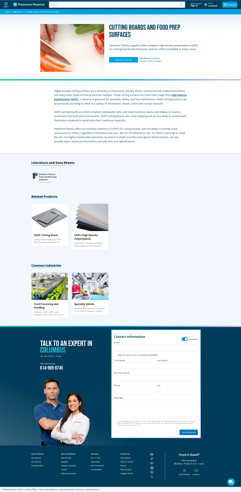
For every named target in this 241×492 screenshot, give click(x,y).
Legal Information (66, 489)
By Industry (36, 462)
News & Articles (127, 462)
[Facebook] (157, 458)
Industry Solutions (68, 465)
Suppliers (65, 462)
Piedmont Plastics (16, 489)
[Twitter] (157, 467)
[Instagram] (157, 472)
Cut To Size (95, 458)
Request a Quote (123, 59)
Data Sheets (125, 458)
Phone (117, 385)
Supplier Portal (126, 473)
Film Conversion (97, 465)
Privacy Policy (136, 425)
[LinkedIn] (157, 454)
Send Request (188, 432)
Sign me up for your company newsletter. (138, 354)
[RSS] (157, 476)
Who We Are (66, 458)
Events (123, 465)
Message (118, 397)
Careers (64, 469)
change (157, 61)
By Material (36, 458)
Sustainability (96, 469)
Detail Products (92, 489)
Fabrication (95, 462)
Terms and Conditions (48, 489)
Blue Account (125, 469)
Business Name (121, 372)
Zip (158, 385)
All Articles (80, 489)
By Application (37, 465)
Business (193, 339)
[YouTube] (157, 463)
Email (117, 342)
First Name (119, 360)
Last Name (162, 360)
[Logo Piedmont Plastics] (29, 5)
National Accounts (68, 473)
